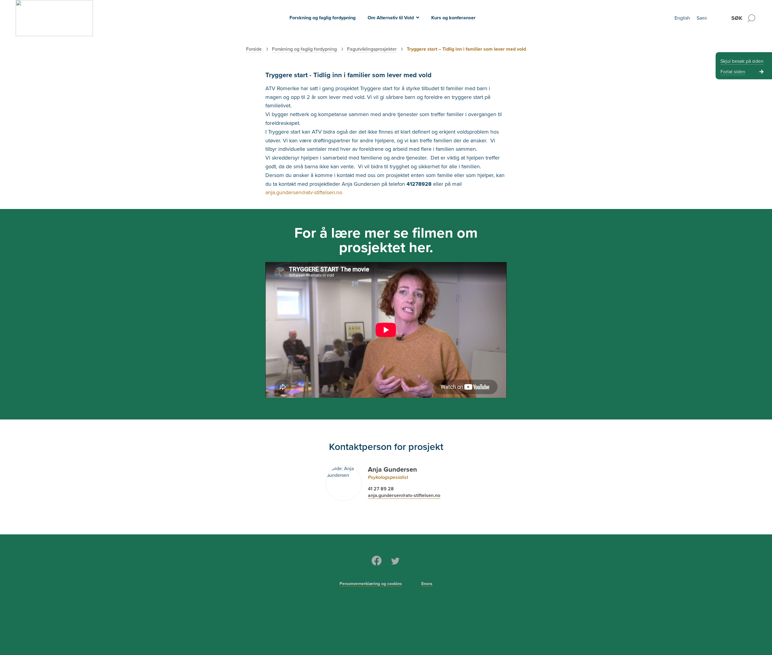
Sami (702, 18)
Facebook (377, 560)
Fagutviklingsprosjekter (372, 49)
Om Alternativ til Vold (391, 18)
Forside (254, 49)
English (682, 18)
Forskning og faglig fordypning (323, 18)
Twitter (395, 560)
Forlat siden (732, 72)
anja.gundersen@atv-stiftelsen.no (303, 192)
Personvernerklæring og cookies (371, 583)
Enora (426, 583)
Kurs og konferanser (453, 18)
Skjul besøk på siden (742, 61)
